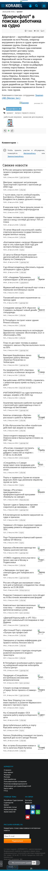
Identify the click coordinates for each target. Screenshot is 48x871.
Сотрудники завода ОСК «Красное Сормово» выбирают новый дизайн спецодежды (20, 310)
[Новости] (10, 123)
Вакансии (28, 803)
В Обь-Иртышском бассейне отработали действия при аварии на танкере (22, 426)
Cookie (28, 863)
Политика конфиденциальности (15, 784)
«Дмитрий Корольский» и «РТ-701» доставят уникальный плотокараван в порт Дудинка (23, 620)
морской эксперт (25, 388)
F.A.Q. (6, 791)
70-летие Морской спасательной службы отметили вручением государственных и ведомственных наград (22, 232)
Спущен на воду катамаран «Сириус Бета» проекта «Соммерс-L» (20, 690)
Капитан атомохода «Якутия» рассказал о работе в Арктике (17, 416)
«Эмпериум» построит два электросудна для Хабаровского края (18, 572)
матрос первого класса (25, 113)
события (22, 190)
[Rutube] (37, 806)
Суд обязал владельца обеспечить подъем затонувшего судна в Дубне (23, 268)
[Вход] (30, 6)
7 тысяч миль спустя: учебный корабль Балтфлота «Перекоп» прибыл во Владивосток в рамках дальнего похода (22, 197)
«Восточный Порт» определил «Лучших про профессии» (17, 631)
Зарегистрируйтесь (16, 156)
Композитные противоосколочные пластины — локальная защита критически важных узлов (19, 607)
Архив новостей (9, 812)
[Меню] (44, 6)
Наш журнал (8, 772)
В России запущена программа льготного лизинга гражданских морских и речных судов (22, 172)
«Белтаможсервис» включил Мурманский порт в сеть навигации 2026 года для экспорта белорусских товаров (23, 244)
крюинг (20, 12)
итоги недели (24, 458)
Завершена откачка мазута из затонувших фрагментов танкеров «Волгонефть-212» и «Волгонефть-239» (23, 332)
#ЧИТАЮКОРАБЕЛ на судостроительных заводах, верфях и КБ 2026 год (22, 394)
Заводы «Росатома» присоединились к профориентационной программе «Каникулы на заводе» (19, 493)
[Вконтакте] (32, 806)
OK (34, 863)
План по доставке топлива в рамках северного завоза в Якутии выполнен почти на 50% (24, 345)
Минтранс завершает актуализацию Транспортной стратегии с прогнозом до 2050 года (22, 184)
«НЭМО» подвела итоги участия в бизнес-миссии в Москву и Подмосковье (19, 560)
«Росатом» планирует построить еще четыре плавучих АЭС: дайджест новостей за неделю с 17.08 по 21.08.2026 (18, 451)
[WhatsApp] (37, 811)
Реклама (7, 777)
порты (22, 212)
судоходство (24, 262)
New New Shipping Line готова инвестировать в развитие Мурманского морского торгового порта (22, 702)
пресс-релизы (24, 613)
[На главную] (11, 5)
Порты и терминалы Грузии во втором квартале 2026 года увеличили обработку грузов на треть (22, 479)
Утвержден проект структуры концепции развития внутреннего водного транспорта (22, 652)
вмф (21, 202)
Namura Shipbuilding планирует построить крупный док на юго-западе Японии (23, 736)
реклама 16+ (42, 2)
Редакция (7, 775)
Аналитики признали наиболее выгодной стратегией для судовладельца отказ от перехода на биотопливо (22, 405)
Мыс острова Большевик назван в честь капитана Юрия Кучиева (19, 746)
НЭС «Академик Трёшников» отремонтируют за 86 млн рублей (19, 278)
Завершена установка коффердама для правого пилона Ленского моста (22, 641)
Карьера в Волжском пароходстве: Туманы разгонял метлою (19, 549)
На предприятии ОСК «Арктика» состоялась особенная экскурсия (19, 371)
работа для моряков (13, 117)
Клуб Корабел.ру (10, 779)
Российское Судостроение (13, 800)
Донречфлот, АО (14, 109)
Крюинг (6, 805)
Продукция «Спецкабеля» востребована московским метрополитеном (15, 677)
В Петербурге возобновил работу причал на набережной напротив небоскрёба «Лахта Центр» (22, 665)
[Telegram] (32, 811)
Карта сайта (8, 788)
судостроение (24, 177)
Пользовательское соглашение (15, 781)
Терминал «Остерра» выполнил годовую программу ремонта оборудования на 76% (22, 527)
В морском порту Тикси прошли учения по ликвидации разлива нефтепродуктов (23, 208)
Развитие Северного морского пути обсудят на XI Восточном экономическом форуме (24, 596)
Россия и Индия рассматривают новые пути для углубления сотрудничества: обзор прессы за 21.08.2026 (24, 585)
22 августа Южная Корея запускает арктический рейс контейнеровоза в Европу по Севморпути (20, 257)
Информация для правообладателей (17, 786)
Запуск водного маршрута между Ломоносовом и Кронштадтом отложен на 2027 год (23, 438)
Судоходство (8, 803)
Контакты (28, 800)
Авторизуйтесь (30, 153)
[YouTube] (27, 816)
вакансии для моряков (33, 117)
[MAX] (27, 811)
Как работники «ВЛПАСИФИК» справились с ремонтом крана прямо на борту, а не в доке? (23, 382)
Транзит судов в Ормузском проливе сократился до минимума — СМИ (20, 506)
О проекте (7, 770)
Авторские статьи (10, 807)
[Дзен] (27, 806)
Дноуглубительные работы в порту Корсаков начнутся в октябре (19, 726)
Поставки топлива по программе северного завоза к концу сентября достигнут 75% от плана (24, 219)
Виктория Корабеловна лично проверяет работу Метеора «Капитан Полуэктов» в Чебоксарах (17, 358)
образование (24, 500)
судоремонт (24, 283)
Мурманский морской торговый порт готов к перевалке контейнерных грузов (24, 288)
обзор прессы (24, 590)
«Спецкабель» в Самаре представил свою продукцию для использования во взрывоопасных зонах (19, 466)
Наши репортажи (10, 809)
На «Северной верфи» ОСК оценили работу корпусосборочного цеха (20, 715)
